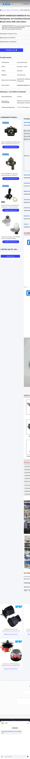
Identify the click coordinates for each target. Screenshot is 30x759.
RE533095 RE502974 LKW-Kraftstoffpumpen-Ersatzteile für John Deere (11, 630)
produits (8, 10)
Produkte (26, 4)
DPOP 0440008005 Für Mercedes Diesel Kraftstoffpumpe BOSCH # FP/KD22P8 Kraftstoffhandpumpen (9, 175)
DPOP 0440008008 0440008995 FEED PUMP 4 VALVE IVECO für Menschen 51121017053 (10, 143)
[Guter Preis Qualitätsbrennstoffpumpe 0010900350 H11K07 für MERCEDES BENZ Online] (10, 224)
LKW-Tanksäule (15, 10)
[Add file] (2, 756)
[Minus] (28, 723)
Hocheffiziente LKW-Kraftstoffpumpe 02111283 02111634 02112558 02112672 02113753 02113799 (11, 664)
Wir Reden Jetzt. (10, 50)
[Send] (28, 756)
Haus (3, 10)
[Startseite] (6, 3)
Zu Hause (17, 4)
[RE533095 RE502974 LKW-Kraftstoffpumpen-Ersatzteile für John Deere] (11, 616)
